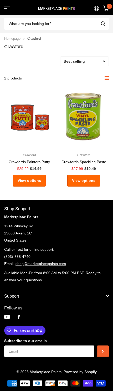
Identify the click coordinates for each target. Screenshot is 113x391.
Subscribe (103, 351)
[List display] (107, 78)
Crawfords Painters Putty (29, 162)
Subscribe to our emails (25, 341)
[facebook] (19, 317)
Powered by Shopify (80, 372)
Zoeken (103, 24)
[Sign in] (96, 8)
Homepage (12, 39)
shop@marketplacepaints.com (41, 264)
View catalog (7, 8)
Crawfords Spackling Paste (83, 162)
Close (56, 296)
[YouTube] (7, 317)
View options (29, 180)
